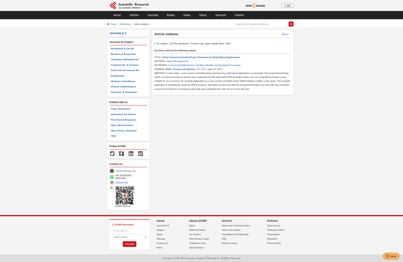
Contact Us (162, 243)
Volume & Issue (229, 243)
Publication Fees (197, 243)
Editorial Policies (197, 230)
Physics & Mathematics (123, 86)
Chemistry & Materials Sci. (125, 59)
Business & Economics (123, 54)
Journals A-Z (163, 225)
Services (220, 15)
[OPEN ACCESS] (255, 5)
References (125, 24)
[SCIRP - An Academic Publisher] (129, 5)
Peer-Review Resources (123, 120)
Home (117, 15)
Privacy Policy (274, 243)
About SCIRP (198, 220)
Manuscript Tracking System (236, 225)
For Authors (195, 234)
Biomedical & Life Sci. (122, 48)
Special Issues (196, 247)
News (186, 15)
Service (227, 220)
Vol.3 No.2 (202, 69)
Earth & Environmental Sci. (125, 70)
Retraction (272, 238)
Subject (160, 230)
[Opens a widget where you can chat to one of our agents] (391, 256)
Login (287, 5)
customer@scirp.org (125, 171)
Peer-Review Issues (199, 238)
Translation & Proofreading (235, 234)
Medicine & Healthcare (123, 81)
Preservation (273, 234)
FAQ (113, 136)
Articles (134, 15)
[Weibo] (140, 153)
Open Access (273, 225)
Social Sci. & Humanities (124, 92)
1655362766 (121, 182)
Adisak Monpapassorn (177, 61)
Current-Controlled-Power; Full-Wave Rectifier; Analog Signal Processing (204, 65)
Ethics (192, 225)
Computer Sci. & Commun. (125, 65)
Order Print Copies (231, 230)
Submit (239, 15)
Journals (153, 15)
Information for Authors (123, 114)
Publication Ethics (276, 230)
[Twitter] (112, 153)
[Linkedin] (131, 153)
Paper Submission (121, 109)
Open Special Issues (122, 125)
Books (171, 15)
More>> (285, 34)
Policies (272, 220)
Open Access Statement (124, 130)
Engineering (117, 75)
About (203, 15)
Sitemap (161, 238)
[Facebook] (121, 153)
